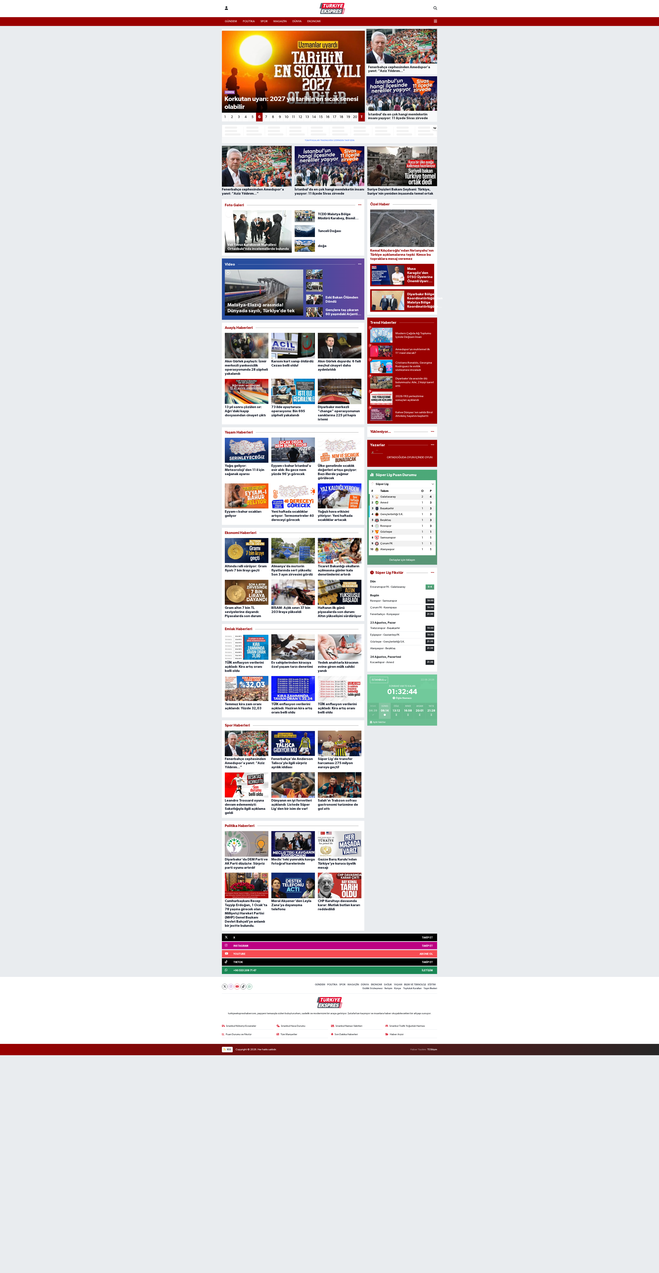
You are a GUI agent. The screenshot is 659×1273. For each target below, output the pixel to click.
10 (286, 117)
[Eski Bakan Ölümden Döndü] (314, 299)
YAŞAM (398, 984)
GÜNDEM (231, 21)
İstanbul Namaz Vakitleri (349, 1026)
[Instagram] (231, 986)
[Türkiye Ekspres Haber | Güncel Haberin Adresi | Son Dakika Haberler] (332, 9)
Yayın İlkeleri (430, 988)
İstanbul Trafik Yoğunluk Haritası (407, 1026)
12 (300, 117)
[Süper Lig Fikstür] (432, 572)
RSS (229, 1049)
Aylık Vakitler (379, 722)
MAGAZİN (280, 21)
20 (355, 117)
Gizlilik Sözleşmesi (372, 988)
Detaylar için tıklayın (402, 560)
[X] (225, 986)
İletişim (388, 988)
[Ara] (435, 8)
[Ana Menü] (435, 21)
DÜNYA (297, 21)
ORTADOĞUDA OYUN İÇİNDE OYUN (409, 457)
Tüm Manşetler (288, 1034)
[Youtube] (237, 986)
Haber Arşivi (396, 1034)
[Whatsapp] (249, 986)
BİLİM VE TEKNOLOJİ (415, 984)
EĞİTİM (432, 984)
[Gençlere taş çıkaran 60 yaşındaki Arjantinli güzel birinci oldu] (314, 312)
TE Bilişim (432, 1049)
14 (314, 117)
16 (328, 117)
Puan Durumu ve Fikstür (239, 1034)
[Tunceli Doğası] (305, 230)
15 (321, 117)
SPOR (264, 21)
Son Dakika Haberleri (346, 1034)
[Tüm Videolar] (359, 264)
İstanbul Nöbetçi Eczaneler (241, 1026)
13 (307, 117)
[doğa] (305, 245)
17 (334, 117)
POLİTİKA (249, 21)
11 (293, 117)
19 (348, 117)
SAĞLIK (388, 984)
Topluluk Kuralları (412, 988)
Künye (397, 988)
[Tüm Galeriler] (359, 205)
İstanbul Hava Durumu (293, 1026)
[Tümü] (432, 431)
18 (341, 117)
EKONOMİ (314, 21)
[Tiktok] (243, 986)
